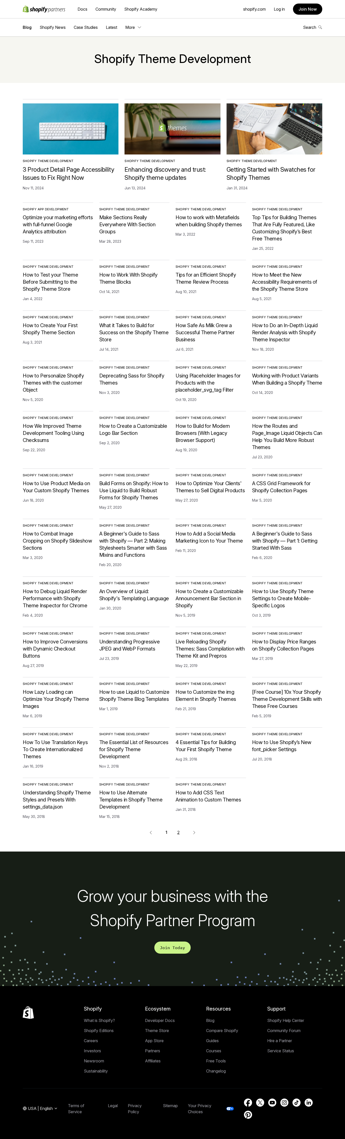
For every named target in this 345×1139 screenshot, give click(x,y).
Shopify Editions (99, 1030)
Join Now (308, 9)
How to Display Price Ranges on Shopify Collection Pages (284, 645)
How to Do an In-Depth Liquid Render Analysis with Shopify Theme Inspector (285, 332)
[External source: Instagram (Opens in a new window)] (284, 1103)
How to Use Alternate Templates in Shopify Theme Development (131, 800)
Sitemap (170, 1105)
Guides (212, 1040)
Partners (152, 1050)
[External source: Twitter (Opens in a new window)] (260, 1103)
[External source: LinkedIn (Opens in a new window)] (309, 1103)
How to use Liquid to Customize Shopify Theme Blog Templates (134, 695)
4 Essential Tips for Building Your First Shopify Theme (206, 745)
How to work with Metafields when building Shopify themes (209, 221)
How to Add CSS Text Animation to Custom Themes (208, 796)
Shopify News (53, 27)
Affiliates (153, 1060)
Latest (111, 27)
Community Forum (284, 1030)
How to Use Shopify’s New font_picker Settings (281, 745)
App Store (154, 1040)
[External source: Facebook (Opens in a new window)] (248, 1103)
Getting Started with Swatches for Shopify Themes (271, 173)
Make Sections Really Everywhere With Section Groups (127, 224)
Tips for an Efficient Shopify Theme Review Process (206, 278)
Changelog (216, 1071)
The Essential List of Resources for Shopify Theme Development (133, 749)
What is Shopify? (99, 1020)
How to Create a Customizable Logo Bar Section (133, 429)
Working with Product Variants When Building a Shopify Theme (287, 379)
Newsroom (94, 1060)
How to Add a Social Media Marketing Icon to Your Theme (209, 537)
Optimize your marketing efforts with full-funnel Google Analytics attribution (58, 224)
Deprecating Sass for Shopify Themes (131, 379)
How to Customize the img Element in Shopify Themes (206, 695)
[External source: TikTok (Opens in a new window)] (296, 1103)
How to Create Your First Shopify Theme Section (50, 329)
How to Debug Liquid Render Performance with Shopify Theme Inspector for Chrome (55, 598)
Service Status (280, 1050)
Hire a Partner (279, 1040)
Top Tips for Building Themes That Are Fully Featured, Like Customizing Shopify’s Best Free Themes (284, 228)
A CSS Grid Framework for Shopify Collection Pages (281, 487)
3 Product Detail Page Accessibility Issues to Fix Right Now (68, 173)
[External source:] (194, 832)
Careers (91, 1040)
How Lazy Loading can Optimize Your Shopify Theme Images (56, 699)
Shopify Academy (140, 9)
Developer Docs (160, 1020)
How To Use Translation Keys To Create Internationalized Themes (55, 749)
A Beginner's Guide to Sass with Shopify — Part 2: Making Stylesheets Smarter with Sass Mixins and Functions (133, 544)
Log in (279, 9)
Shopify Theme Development (48, 161)
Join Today (172, 947)
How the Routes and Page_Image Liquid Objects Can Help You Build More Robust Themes (287, 436)
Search (309, 27)
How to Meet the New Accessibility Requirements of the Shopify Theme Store (284, 282)
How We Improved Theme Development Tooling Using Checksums (53, 433)
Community (105, 9)
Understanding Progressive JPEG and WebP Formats (129, 645)
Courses (213, 1050)
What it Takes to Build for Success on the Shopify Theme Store (134, 332)
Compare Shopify (222, 1030)
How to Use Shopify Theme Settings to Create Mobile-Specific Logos (283, 598)
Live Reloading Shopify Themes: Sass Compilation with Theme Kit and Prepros (210, 649)
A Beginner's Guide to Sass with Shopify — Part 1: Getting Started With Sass (284, 541)
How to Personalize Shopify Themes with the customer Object (53, 383)
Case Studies (86, 27)
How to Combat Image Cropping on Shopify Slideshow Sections (57, 541)
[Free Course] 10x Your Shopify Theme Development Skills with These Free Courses (287, 699)
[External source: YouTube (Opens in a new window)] (272, 1103)
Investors (92, 1050)
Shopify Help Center (285, 1020)
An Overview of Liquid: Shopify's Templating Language (134, 594)
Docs (82, 9)
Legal (113, 1105)
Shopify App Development (46, 209)
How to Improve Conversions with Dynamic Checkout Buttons (55, 649)
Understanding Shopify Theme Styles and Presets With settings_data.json (57, 800)
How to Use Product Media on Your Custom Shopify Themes (56, 487)
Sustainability (96, 1071)
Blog (27, 27)
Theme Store (157, 1030)
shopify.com (254, 9)
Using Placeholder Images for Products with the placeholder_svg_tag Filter (208, 383)
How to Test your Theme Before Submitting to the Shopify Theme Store (50, 282)
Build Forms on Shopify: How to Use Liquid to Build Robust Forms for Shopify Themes (133, 490)
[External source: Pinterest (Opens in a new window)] (248, 1115)
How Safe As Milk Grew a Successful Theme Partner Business (205, 332)
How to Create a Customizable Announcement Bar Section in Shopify (209, 598)
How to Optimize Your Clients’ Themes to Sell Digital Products (210, 487)
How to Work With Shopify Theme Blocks (128, 278)
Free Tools (216, 1060)
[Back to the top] (28, 1012)
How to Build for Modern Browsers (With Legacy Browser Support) (203, 433)
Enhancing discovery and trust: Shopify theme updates (165, 173)
